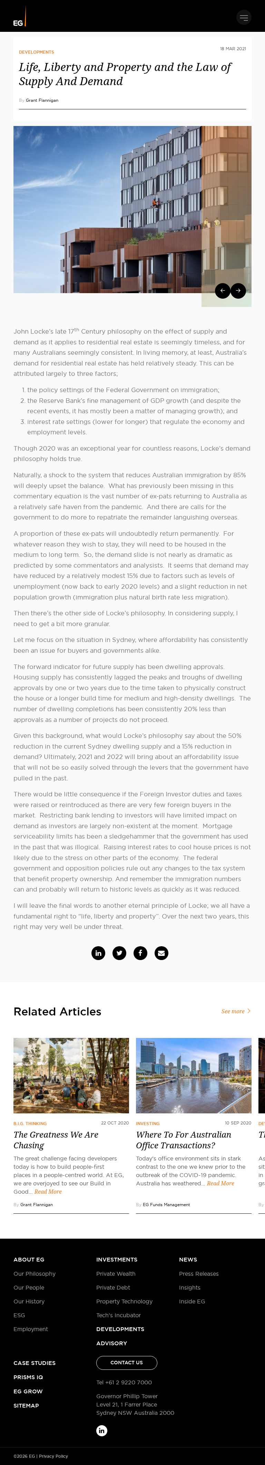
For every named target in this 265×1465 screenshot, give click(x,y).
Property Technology (124, 1301)
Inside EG (192, 1301)
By (38, 100)
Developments (36, 52)
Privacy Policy (53, 1456)
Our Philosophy (34, 1273)
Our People (28, 1287)
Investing (147, 1124)
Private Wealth (116, 1273)
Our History (29, 1301)
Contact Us (126, 1362)
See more (234, 1011)
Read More (48, 1191)
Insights (189, 1287)
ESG (19, 1315)
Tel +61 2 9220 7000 (124, 1382)
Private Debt (113, 1287)
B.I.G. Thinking (30, 1124)
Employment (30, 1329)
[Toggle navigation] (244, 17)
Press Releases (199, 1273)
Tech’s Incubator (118, 1315)
